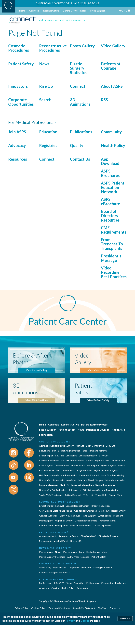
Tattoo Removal (73, 495)
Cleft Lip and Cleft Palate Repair (55, 510)
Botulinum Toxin (47, 450)
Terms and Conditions (59, 608)
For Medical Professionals (58, 579)
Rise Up (46, 86)
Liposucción (76, 541)
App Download (110, 161)
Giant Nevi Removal (70, 515)
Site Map (102, 608)
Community (111, 131)
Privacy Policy (21, 608)
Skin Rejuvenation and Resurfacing (100, 490)
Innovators (18, 86)
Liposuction (45, 480)
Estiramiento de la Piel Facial (53, 541)
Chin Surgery (46, 465)
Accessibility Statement (84, 608)
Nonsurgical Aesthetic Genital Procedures (93, 485)
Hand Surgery (89, 515)
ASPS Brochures (110, 173)
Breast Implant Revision (51, 455)
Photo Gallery (82, 45)
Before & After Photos (74, 10)
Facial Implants (46, 470)
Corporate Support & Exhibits (54, 572)
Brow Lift (103, 455)
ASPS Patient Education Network (112, 187)
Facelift (121, 465)
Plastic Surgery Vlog (96, 551)
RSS (104, 99)
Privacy (70, 620)
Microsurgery (46, 520)
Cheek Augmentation (97, 460)
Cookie (85, 620)
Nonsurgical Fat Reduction (52, 490)
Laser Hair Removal (89, 475)
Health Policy (113, 145)
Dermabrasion (62, 465)
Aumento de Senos (68, 536)
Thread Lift (101, 495)
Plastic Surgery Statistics (78, 68)
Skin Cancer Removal (80, 525)
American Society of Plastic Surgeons (67, 3)
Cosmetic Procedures (18, 48)
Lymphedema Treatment (110, 515)
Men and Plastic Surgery (91, 480)
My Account (45, 583)
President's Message (111, 258)
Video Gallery (113, 45)
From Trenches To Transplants (112, 244)
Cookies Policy (38, 608)
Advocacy (17, 145)
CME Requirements (113, 229)
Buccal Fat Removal (49, 460)
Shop (69, 583)
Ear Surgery (93, 465)
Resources (17, 159)
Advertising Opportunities (53, 567)
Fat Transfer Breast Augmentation (74, 470)
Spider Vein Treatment (51, 495)
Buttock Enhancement (72, 460)
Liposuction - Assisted (64, 480)
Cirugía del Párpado (109, 536)
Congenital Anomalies (85, 510)
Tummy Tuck (115, 495)
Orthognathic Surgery (86, 520)
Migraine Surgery (63, 520)
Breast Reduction (88, 455)
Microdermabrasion (115, 480)
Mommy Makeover (48, 485)
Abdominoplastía (47, 536)
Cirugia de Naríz (88, 536)
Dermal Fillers (78, 465)
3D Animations (80, 101)
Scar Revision (46, 525)
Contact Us (80, 159)
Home (22, 10)
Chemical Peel (118, 460)
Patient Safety (21, 63)
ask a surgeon (48, 19)
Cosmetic (34, 10)
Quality (76, 145)
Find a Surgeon (98, 10)
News (44, 63)
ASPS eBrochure (110, 201)
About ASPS (112, 86)
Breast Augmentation (69, 450)
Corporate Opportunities (21, 101)
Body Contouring (95, 445)
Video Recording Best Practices (114, 272)
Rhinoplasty (74, 490)
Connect (77, 86)
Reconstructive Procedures (53, 48)
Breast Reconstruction (77, 505)
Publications (81, 131)
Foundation (46, 434)
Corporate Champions (80, 567)
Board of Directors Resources (110, 215)
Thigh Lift (88, 495)
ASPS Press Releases (78, 556)
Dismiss (125, 618)
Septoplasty (61, 525)
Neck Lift (64, 485)
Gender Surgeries (48, 515)
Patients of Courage (111, 65)
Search (45, 99)
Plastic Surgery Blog (73, 551)
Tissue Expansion (102, 525)
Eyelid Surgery (108, 465)
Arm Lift (80, 445)
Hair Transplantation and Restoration (58, 475)
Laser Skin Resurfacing (112, 475)
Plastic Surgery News (50, 551)
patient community (72, 19)
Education (48, 131)
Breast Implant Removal (95, 450)
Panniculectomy (107, 520)
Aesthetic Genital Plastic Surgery (56, 445)
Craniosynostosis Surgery (112, 510)
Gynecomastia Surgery (106, 470)
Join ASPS (17, 131)
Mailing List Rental (103, 567)
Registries (48, 145)
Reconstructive (51, 10)
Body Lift (110, 445)
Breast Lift (71, 455)
